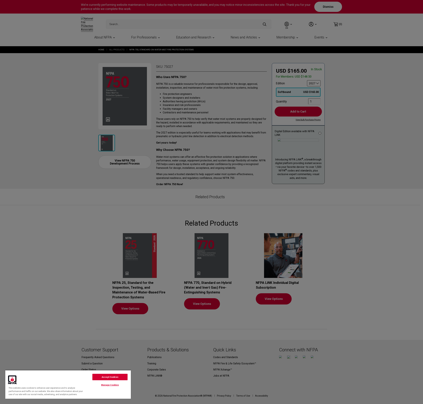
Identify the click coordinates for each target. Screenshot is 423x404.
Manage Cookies (110, 385)
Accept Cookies (110, 377)
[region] (68, 384)
